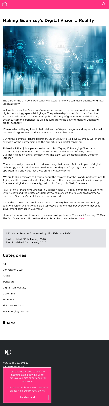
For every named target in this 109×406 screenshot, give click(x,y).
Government (10, 294)
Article (7, 276)
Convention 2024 (13, 270)
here (81, 218)
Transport (8, 282)
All (4, 264)
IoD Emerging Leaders (16, 312)
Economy (8, 300)
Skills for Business (13, 306)
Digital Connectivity (14, 288)
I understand (27, 397)
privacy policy (36, 391)
